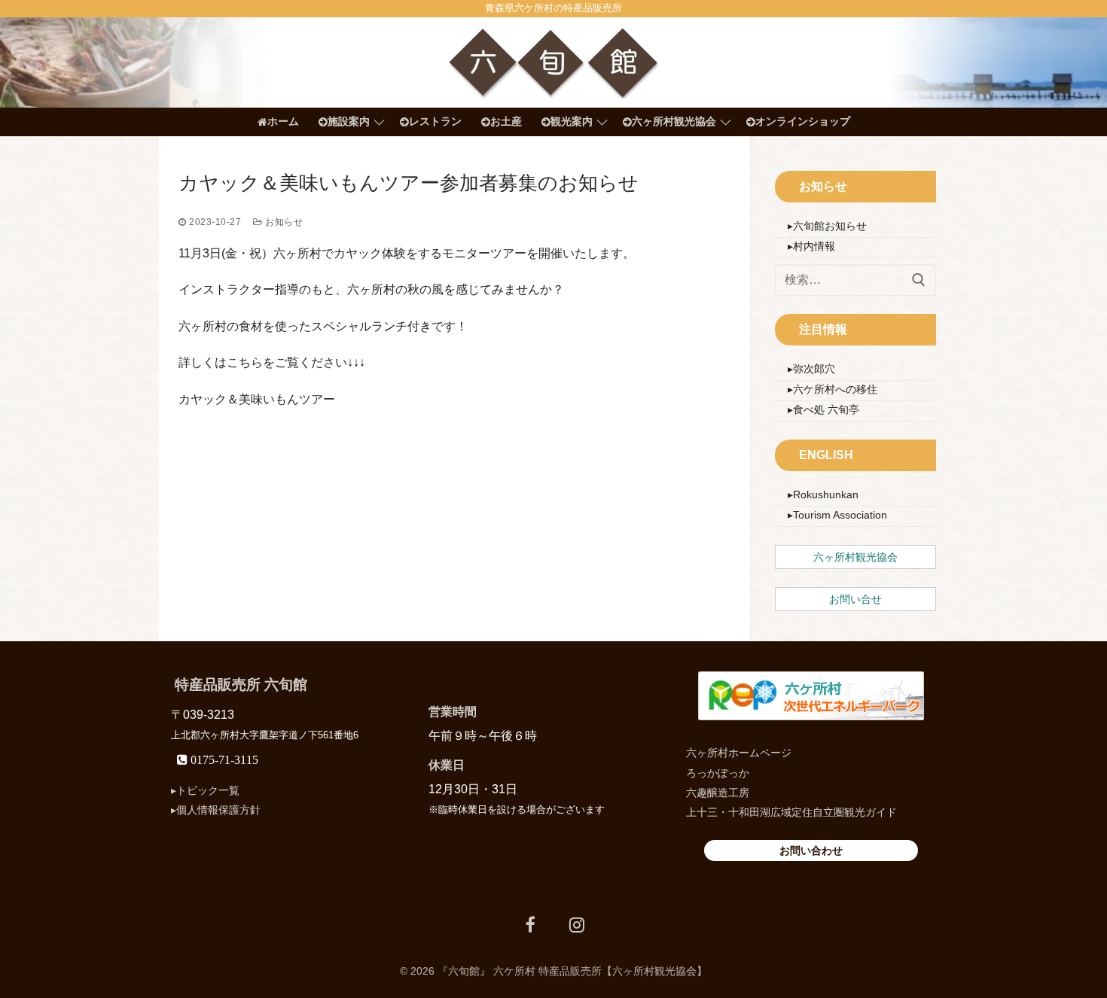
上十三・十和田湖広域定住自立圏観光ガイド (791, 812)
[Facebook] (530, 924)
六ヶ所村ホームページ (738, 753)
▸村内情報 (811, 246)
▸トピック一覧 (205, 790)
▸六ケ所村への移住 (832, 389)
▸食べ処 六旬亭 (823, 409)
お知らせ (283, 222)
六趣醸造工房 (717, 793)
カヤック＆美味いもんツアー (256, 399)
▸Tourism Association (837, 515)
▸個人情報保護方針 (216, 810)
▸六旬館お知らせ (827, 226)
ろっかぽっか (717, 773)
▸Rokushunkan (823, 494)
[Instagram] (576, 924)
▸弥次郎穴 (811, 369)
